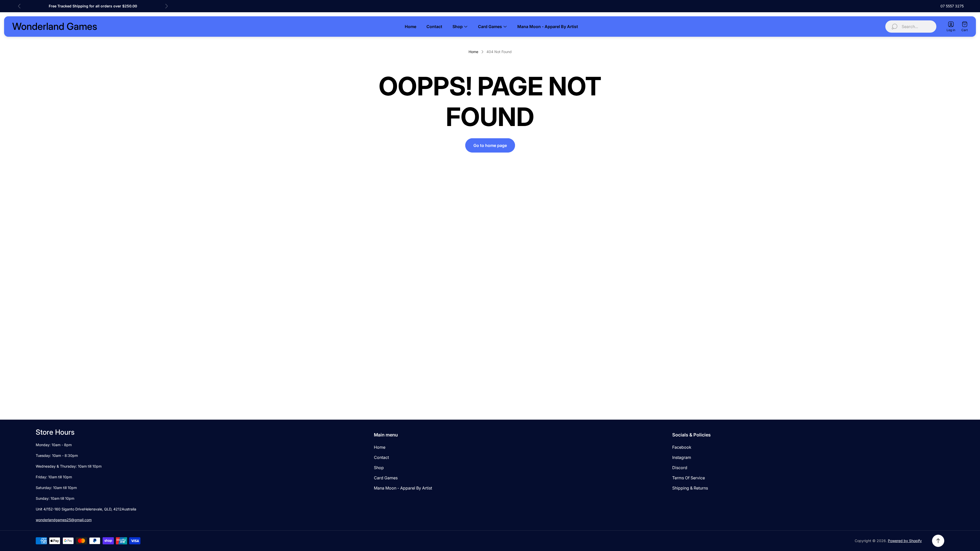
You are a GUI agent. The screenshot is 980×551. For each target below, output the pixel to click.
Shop (379, 467)
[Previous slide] (19, 6)
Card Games (386, 477)
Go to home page (490, 145)
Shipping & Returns (690, 488)
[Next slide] (166, 6)
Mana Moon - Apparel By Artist (403, 488)
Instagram (681, 457)
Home (473, 51)
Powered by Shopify (905, 541)
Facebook (681, 447)
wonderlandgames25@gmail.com (64, 520)
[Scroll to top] (938, 541)
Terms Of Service (688, 477)
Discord (679, 467)
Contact (381, 457)
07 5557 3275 (952, 6)
